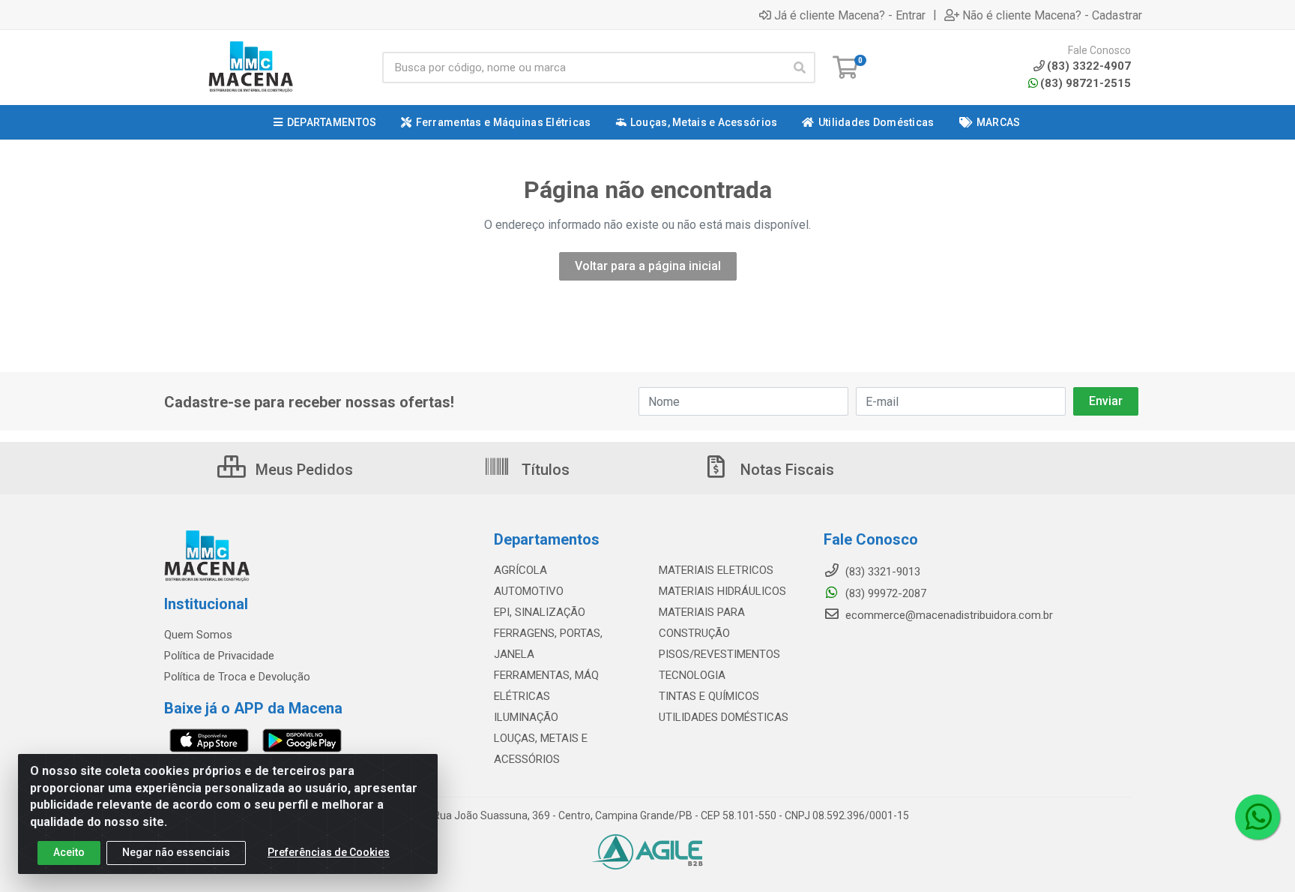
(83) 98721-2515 (1085, 83)
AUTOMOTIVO (529, 591)
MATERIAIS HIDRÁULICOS (722, 591)
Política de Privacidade (219, 655)
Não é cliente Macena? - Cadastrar (1052, 15)
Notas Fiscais (785, 470)
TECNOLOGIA (692, 675)
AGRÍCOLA (520, 570)
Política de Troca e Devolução (237, 676)
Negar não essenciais (176, 852)
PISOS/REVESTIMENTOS (719, 654)
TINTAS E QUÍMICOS (709, 696)
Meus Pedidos (302, 470)
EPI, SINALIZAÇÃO (539, 612)
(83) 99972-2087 (884, 593)
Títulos (544, 470)
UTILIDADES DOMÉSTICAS (723, 717)
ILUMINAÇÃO (526, 717)
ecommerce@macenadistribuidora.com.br (947, 615)
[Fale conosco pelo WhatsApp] (1257, 816)
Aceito (69, 852)
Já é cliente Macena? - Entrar (850, 15)
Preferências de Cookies (329, 852)
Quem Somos (198, 634)
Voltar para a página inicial (648, 266)
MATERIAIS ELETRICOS (716, 570)
